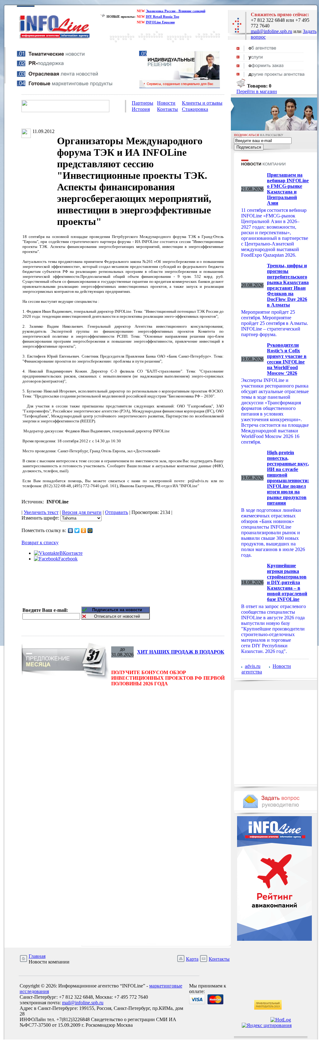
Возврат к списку (40, 542)
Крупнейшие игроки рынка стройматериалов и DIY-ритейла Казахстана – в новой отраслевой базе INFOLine (287, 582)
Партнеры (142, 103)
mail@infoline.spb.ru (271, 31)
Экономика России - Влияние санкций (175, 11)
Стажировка (195, 109)
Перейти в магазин (256, 91)
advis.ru (252, 666)
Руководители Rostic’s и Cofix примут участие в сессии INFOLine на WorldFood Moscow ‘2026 (287, 359)
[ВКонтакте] (70, 530)
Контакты (167, 109)
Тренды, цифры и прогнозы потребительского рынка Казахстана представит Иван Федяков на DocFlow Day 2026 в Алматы (288, 285)
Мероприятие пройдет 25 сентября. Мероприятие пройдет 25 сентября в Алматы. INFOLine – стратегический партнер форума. (274, 323)
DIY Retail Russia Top (162, 16)
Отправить (116, 512)
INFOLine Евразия (160, 22)
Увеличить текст (41, 512)
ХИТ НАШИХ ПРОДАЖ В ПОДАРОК (180, 651)
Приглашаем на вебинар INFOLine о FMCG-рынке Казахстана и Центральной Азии (288, 189)
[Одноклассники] (83, 530)
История (141, 109)
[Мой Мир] (90, 530)
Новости (166, 103)
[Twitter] (77, 530)
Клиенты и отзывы (202, 103)
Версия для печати (82, 512)
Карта (192, 959)
